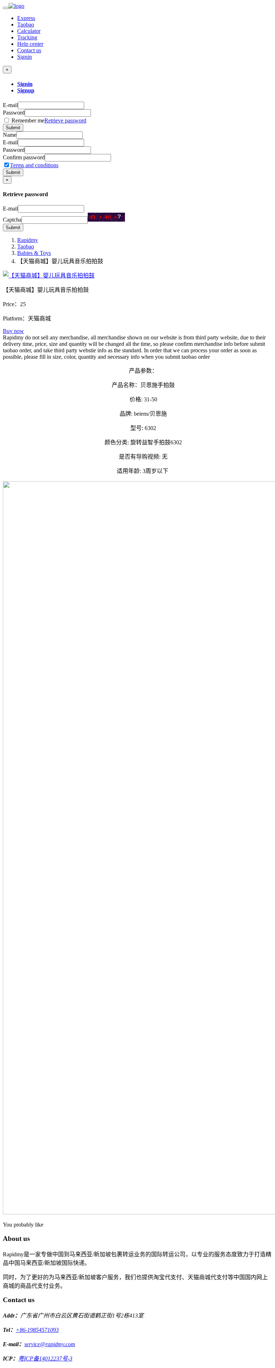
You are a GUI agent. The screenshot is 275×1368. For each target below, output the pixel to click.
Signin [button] (24, 57)
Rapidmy (27, 240)
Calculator (28, 31)
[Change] (106, 217)
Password (14, 113)
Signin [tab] (25, 84)
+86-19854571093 (37, 1330)
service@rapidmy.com (49, 1344)
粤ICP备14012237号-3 (45, 1358)
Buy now (13, 331)
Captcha (12, 220)
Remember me (48, 120)
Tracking (27, 37)
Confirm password (24, 157)
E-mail (10, 105)
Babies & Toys (34, 253)
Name (9, 135)
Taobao (25, 24)
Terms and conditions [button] (34, 165)
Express (26, 18)
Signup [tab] (25, 90)
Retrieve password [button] (65, 120)
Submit (13, 127)
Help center (30, 44)
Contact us (29, 50)
